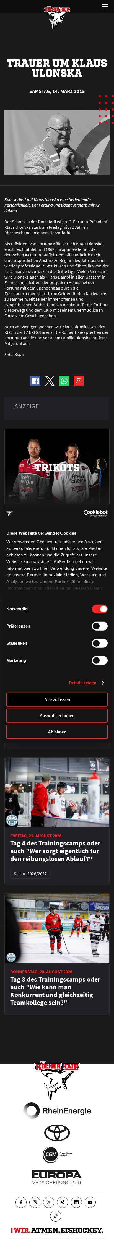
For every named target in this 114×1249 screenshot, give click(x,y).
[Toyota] (57, 1133)
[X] (48, 1202)
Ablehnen (57, 731)
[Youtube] (90, 1202)
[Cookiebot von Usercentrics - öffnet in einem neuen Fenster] (83, 513)
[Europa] (57, 1177)
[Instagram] (34, 1202)
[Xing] (62, 1202)
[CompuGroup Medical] (57, 1155)
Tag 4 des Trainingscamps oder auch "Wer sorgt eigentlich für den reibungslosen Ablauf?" (55, 851)
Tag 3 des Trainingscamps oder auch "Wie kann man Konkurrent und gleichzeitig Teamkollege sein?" (55, 990)
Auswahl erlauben (57, 715)
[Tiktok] (55, 1216)
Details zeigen (82, 682)
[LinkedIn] (76, 1202)
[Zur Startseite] (57, 17)
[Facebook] (21, 1202)
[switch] (100, 625)
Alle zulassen (57, 699)
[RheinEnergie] (57, 1110)
